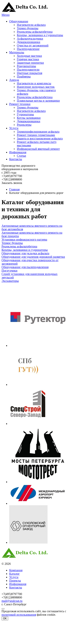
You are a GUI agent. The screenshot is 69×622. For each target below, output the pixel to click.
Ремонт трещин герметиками (36, 135)
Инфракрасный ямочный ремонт (38, 148)
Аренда (14, 80)
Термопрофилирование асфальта (38, 131)
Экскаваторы (10, 280)
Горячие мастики (28, 59)
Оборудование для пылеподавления (25, 267)
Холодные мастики (29, 55)
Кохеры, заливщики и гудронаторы (40, 35)
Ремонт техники (19, 104)
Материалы (16, 52)
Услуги (13, 128)
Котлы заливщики (29, 117)
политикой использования (19, 614)
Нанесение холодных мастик (36, 86)
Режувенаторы (26, 66)
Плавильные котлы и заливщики (38, 100)
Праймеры (24, 76)
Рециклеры (24, 124)
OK (5, 618)
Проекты (15, 580)
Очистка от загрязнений (32, 45)
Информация (17, 152)
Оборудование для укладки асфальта (25, 253)
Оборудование (18, 21)
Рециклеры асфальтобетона (35, 31)
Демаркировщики (28, 42)
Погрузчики (9, 270)
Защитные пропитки (30, 62)
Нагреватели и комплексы (34, 83)
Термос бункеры (12, 243)
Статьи (21, 155)
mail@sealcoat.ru (12, 600)
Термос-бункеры (27, 28)
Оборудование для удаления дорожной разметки (33, 256)
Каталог (14, 573)
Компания (15, 570)
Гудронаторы (25, 114)
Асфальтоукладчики (30, 38)
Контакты (15, 159)
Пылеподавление (28, 49)
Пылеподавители (28, 69)
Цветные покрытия (29, 73)
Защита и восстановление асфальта (40, 138)
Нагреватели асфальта (31, 24)
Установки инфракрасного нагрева (24, 239)
